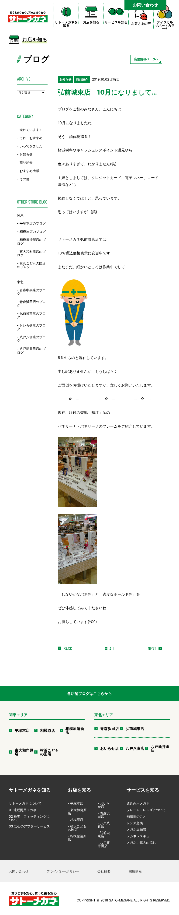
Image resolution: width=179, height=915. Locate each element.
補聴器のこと (136, 816)
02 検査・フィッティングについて (29, 818)
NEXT (152, 648)
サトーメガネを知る (30, 790)
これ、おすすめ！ (33, 138)
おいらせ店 (109, 748)
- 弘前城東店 (104, 834)
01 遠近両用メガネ (22, 810)
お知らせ (26, 154)
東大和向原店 (24, 752)
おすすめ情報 (29, 171)
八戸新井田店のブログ (31, 350)
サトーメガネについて (25, 803)
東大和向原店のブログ (31, 253)
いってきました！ (33, 146)
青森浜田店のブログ (31, 303)
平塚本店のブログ (33, 223)
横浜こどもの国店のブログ (31, 265)
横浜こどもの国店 (49, 752)
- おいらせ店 (104, 805)
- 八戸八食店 (104, 824)
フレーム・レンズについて (146, 810)
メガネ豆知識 (136, 829)
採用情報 (135, 871)
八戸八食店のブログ (31, 338)
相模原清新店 (74, 730)
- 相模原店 (75, 820)
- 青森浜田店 (104, 814)
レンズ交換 (135, 823)
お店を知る (79, 790)
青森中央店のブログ (31, 292)
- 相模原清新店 (77, 837)
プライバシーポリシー (63, 871)
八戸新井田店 (160, 748)
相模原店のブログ (33, 231)
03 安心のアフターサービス (29, 826)
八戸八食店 (135, 748)
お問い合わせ (145, 4)
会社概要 (103, 871)
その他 (24, 179)
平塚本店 (22, 730)
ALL (112, 648)
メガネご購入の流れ (141, 843)
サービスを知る (143, 790)
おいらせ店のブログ (31, 327)
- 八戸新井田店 (104, 844)
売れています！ (31, 130)
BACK (68, 648)
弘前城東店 (135, 728)
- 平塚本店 (75, 803)
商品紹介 (26, 163)
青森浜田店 (109, 728)
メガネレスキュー (140, 836)
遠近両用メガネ (138, 803)
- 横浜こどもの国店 (77, 827)
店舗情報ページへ (146, 59)
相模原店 (47, 730)
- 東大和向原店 (77, 811)
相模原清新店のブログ (31, 241)
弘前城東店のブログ (31, 315)
